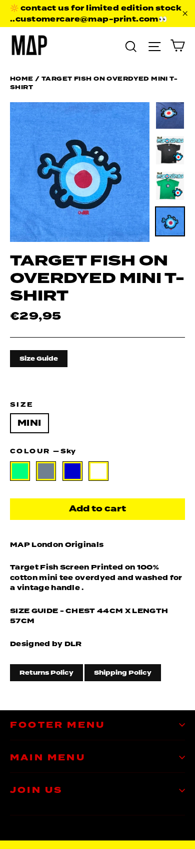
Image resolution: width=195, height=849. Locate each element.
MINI (30, 423)
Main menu (48, 757)
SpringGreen (20, 471)
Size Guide (39, 358)
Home (22, 78)
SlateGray (46, 471)
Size (22, 404)
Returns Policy (47, 672)
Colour (43, 451)
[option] (80, 172)
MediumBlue (72, 471)
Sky (98, 471)
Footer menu (57, 725)
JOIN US (36, 790)
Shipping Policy (123, 672)
